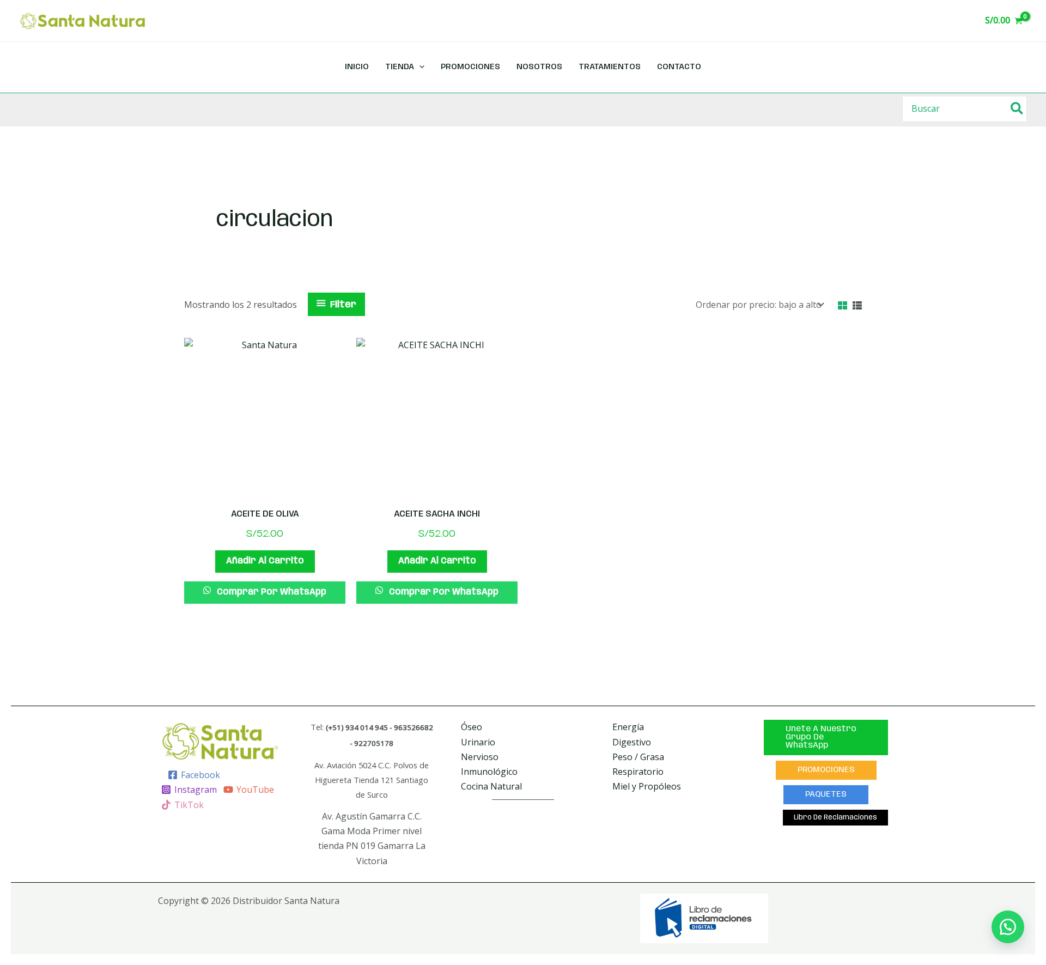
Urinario (478, 742)
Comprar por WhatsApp (270, 592)
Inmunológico (489, 772)
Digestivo (631, 742)
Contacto (679, 67)
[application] (419, 67)
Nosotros (539, 67)
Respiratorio (638, 772)
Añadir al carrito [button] (265, 561)
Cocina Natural (491, 786)
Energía (628, 727)
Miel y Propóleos (646, 786)
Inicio (357, 67)
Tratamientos (610, 67)
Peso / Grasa (638, 757)
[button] (1008, 927)
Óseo (471, 727)
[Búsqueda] (1017, 109)
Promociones (470, 67)
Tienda (399, 67)
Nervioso (479, 757)
